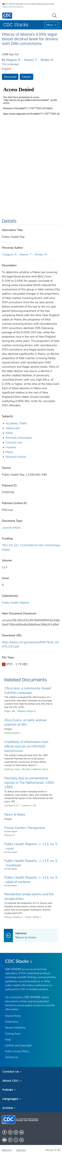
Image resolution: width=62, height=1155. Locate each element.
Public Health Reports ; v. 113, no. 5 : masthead (30, 862)
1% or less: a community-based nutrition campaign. (27, 690)
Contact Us (11, 1057)
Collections (11, 1022)
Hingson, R (13, 60)
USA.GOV (21, 1150)
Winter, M (47, 60)
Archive (7, 1108)
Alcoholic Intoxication (19, 438)
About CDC (10, 1081)
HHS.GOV (7, 1150)
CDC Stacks (17, 961)
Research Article (16, 457)
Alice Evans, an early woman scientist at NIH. (25, 722)
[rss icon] (21, 1139)
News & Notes (14, 814)
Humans (11, 447)
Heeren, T (30, 60)
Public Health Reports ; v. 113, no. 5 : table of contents (30, 879)
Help (8, 1039)
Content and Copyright (18, 1045)
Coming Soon (13, 1033)
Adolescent (13, 428)
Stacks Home (13, 1016)
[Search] (55, 15)
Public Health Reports (15, 602)
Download (10, 77)
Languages (10, 1099)
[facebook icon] (4, 1132)
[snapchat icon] (15, 1139)
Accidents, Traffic (16, 423)
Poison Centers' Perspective (24, 828)
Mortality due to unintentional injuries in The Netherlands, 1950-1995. (29, 782)
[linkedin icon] (21, 1132)
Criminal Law (14, 442)
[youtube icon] (4, 1139)
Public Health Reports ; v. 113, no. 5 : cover (30, 846)
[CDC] (7, 15)
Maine (9, 452)
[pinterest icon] (10, 1139)
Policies (7, 1090)
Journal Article (11, 528)
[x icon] (10, 1132)
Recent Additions (15, 1027)
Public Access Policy (17, 1051)
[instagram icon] (15, 1132)
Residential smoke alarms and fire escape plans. (29, 896)
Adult (9, 433)
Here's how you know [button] (13, 6)
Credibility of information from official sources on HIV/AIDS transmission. (26, 746)
